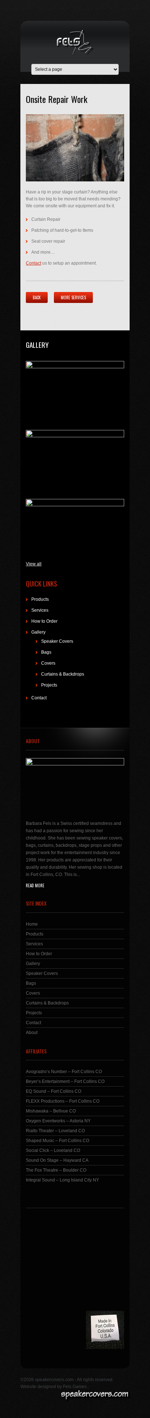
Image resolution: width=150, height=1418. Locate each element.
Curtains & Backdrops (62, 674)
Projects (49, 685)
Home (32, 924)
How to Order (44, 621)
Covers (48, 663)
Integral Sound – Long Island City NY (62, 1180)
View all (34, 563)
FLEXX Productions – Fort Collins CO (62, 1101)
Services (39, 610)
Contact (33, 263)
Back (37, 297)
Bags (46, 652)
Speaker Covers (57, 641)
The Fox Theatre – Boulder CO (56, 1170)
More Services (73, 297)
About (32, 1032)
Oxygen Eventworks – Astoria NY (58, 1120)
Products (40, 599)
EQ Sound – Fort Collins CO (53, 1091)
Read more (35, 885)
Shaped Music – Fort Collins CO (57, 1140)
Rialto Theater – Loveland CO (55, 1130)
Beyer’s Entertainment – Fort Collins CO (65, 1081)
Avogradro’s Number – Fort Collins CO (64, 1071)
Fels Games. (75, 1386)
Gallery (37, 344)
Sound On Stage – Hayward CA (57, 1160)
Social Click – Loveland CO (53, 1150)
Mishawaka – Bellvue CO (51, 1111)
